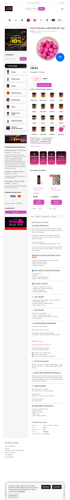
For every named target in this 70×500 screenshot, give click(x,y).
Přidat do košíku (45, 85)
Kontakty (7, 448)
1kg (51, 208)
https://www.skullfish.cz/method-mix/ (41, 344)
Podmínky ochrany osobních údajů (14, 450)
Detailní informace (35, 146)
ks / (15, 212)
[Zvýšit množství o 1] (36, 84)
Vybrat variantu (39, 202)
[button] (16, 72)
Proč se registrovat (33, 3)
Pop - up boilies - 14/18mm (50, 425)
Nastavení (13, 496)
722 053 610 (61, 158)
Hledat (41, 9)
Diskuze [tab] (54, 216)
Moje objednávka (9, 457)
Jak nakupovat (9, 454)
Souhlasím (56, 487)
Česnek (34, 208)
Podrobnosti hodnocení (50, 31)
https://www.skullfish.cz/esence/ (40, 329)
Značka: (36, 32)
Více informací (20, 491)
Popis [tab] (32, 216)
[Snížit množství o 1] (36, 86)
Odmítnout (46, 487)
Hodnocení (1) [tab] (46, 216)
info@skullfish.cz (61, 160)
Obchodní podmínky (10, 452)
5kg (54, 208)
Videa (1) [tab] (38, 216)
